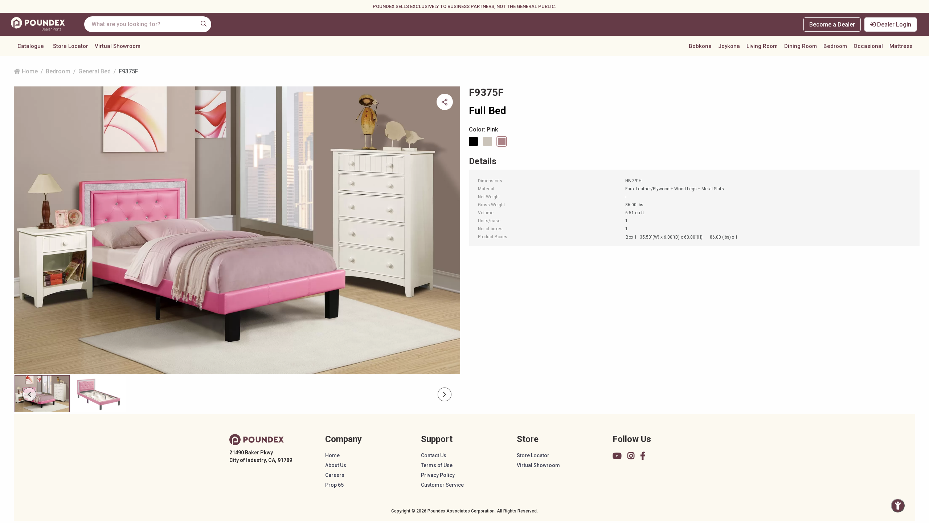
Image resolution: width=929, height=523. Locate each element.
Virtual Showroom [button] (117, 46)
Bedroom (835, 46)
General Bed (94, 71)
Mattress (900, 46)
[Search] (203, 24)
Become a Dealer (832, 24)
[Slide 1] (98, 394)
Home (29, 71)
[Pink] (503, 141)
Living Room (762, 46)
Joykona (729, 46)
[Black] (474, 141)
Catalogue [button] (30, 46)
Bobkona (700, 46)
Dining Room (800, 46)
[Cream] (489, 141)
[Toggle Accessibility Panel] (898, 505)
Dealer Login (893, 24)
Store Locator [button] (70, 46)
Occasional (868, 46)
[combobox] (147, 24)
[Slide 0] (42, 394)
